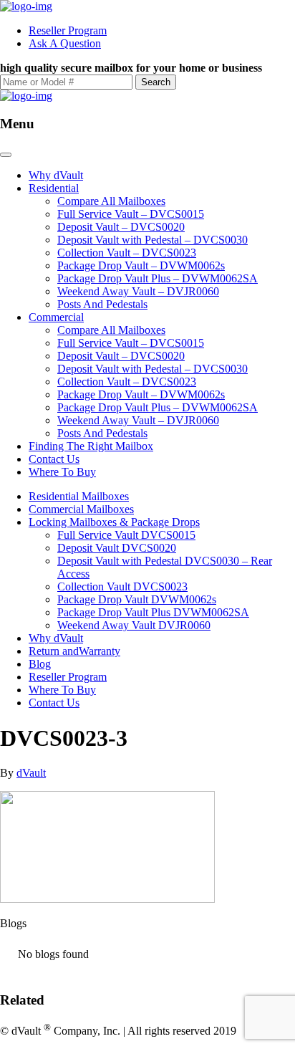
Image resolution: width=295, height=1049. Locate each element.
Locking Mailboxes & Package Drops (114, 522)
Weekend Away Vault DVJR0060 (134, 625)
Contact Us (54, 459)
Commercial (56, 317)
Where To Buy (62, 472)
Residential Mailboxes (79, 496)
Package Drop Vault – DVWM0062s (141, 265)
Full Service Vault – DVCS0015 (130, 214)
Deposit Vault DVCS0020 (116, 548)
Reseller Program (68, 30)
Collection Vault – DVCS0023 (126, 252)
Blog (40, 664)
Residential (54, 188)
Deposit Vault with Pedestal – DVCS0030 (152, 240)
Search (155, 82)
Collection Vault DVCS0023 (122, 586)
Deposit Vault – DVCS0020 (121, 227)
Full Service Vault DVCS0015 (126, 535)
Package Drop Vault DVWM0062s (136, 599)
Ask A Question (65, 43)
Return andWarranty (74, 651)
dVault (31, 773)
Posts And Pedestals (102, 304)
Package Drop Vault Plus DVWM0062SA (153, 612)
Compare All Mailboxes (111, 201)
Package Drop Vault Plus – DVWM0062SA (157, 278)
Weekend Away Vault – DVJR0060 (138, 291)
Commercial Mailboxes (81, 509)
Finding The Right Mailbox (91, 446)
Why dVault (56, 175)
